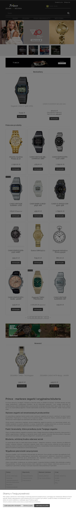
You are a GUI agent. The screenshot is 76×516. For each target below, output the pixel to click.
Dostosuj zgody (28, 505)
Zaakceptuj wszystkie (42, 505)
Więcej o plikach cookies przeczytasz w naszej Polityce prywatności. (22, 501)
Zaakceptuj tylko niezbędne (12, 505)
